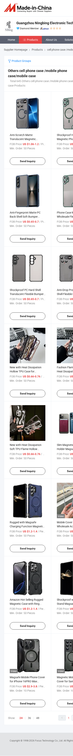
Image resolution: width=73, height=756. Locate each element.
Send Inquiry (27, 161)
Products (32, 40)
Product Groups (21, 61)
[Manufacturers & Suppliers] (28, 7)
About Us (51, 40)
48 (37, 718)
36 (29, 718)
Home (11, 40)
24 (21, 718)
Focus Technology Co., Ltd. (49, 740)
